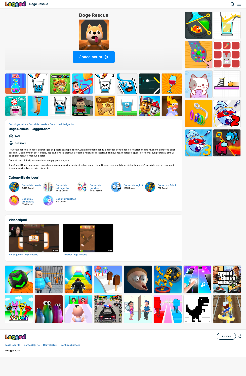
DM (240, 336)
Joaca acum (90, 57)
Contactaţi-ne (32, 345)
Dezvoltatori (50, 345)
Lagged (16, 4)
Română (226, 336)
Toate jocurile (12, 345)
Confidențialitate (70, 345)
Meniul (239, 4)
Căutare (232, 4)
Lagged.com (16, 337)
